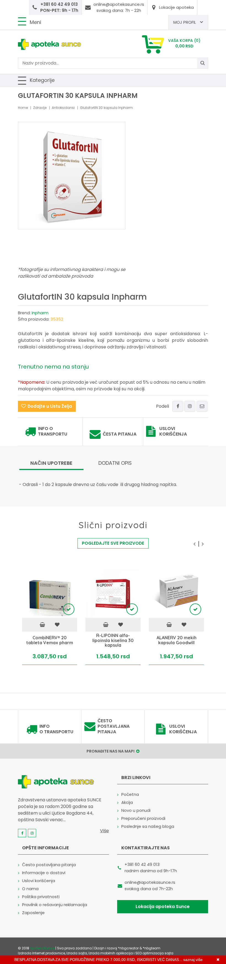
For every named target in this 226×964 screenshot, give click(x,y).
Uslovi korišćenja (173, 431)
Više (104, 831)
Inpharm (40, 313)
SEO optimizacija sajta (154, 953)
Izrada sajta (76, 953)
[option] (49, 613)
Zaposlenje (33, 912)
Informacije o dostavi (43, 873)
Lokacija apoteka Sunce (163, 906)
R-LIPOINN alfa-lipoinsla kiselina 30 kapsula (113, 640)
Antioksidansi (63, 107)
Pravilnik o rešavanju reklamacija (54, 904)
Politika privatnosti (41, 896)
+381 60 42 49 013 (142, 864)
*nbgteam (151, 948)
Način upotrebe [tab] (51, 463)
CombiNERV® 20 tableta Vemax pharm (49, 640)
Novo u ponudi (135, 810)
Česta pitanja (119, 434)
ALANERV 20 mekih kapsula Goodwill (177, 640)
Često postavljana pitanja (114, 726)
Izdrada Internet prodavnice (41, 953)
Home (23, 107)
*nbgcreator (128, 948)
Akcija (127, 802)
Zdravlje (40, 107)
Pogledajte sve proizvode (113, 543)
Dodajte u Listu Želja (50, 406)
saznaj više (193, 959)
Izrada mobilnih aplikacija (110, 953)
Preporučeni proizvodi (143, 818)
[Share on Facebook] (177, 406)
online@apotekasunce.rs (150, 882)
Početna (130, 794)
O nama (30, 889)
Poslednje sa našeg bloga (147, 826)
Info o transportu (52, 431)
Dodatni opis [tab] (115, 463)
